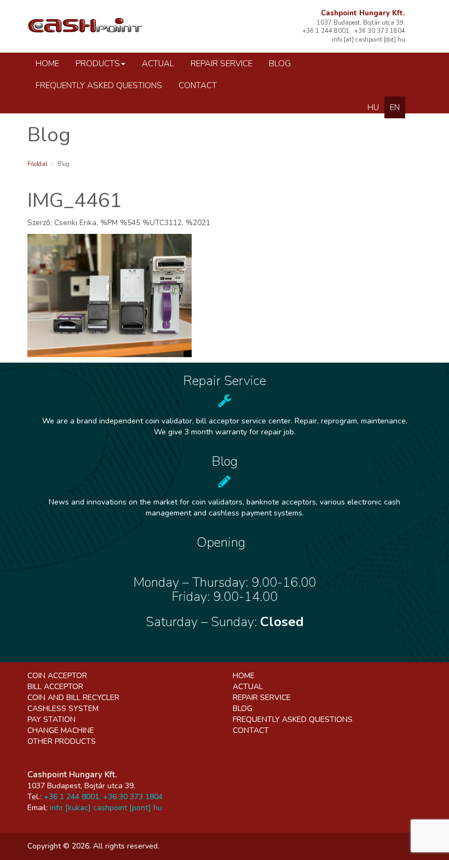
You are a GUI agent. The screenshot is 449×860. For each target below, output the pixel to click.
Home (47, 63)
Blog (280, 63)
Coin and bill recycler (73, 697)
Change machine (60, 730)
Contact (198, 85)
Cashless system (63, 708)
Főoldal (37, 164)
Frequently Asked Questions (99, 85)
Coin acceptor (57, 675)
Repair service (221, 63)
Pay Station (51, 719)
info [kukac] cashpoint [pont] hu (106, 807)
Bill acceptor (55, 686)
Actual (158, 63)
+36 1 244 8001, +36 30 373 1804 (103, 797)
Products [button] (98, 63)
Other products (61, 741)
